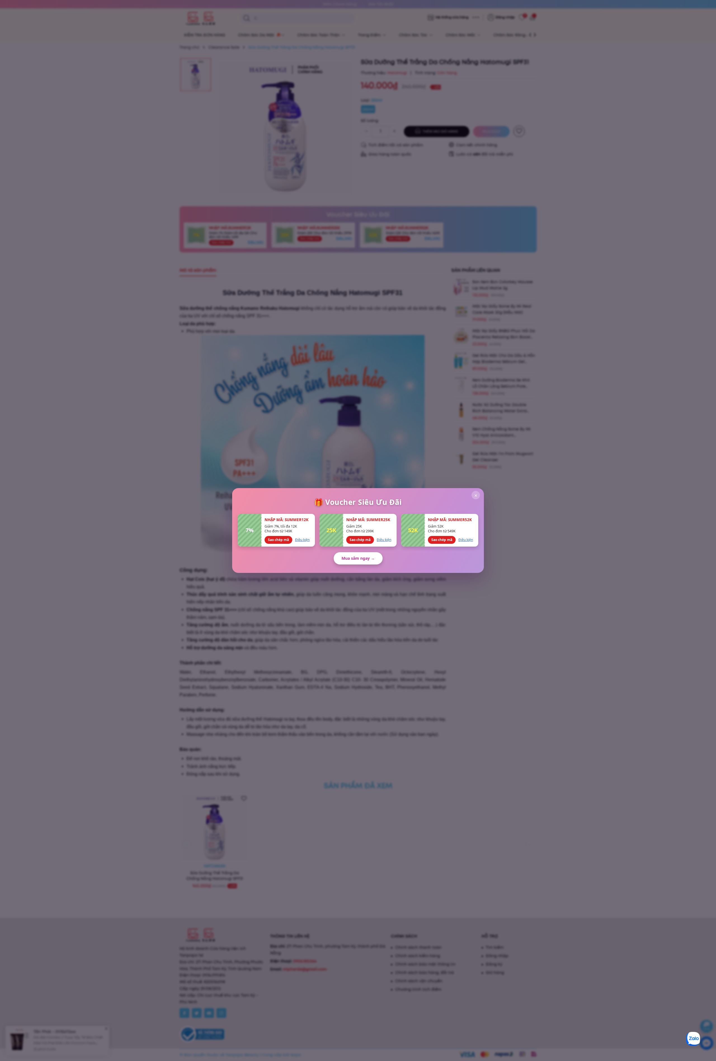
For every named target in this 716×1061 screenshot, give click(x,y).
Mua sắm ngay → (358, 558)
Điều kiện (302, 539)
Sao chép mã (278, 539)
